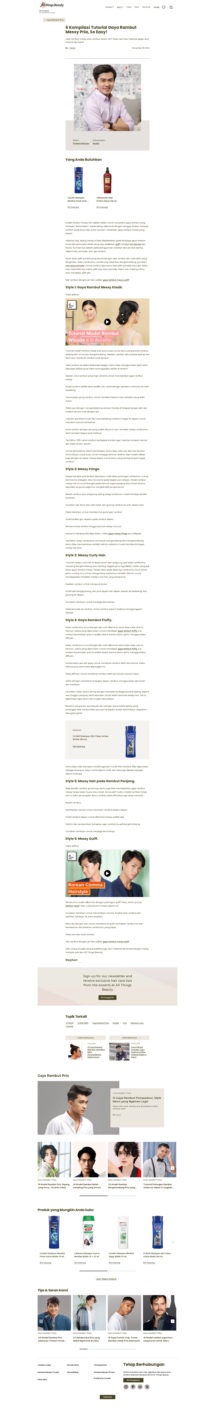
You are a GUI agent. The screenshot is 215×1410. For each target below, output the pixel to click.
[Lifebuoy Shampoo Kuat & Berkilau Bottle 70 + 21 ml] (88, 1232)
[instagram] (126, 1387)
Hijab (156, 7)
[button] (107, 322)
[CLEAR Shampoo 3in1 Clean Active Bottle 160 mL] (130, 742)
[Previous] (41, 1168)
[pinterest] (133, 1387)
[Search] (171, 7)
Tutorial (69, 1026)
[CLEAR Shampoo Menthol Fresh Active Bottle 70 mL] (79, 180)
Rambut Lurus (137, 1023)
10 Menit (69, 1023)
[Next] (172, 1168)
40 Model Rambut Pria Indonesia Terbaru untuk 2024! (51, 1340)
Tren (128, 7)
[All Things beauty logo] (52, 4)
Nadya (72, 48)
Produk (146, 7)
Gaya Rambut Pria (100, 1023)
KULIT (120, 7)
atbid (118, 1115)
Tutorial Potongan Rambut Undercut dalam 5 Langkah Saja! (157, 1187)
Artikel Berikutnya (129, 1038)
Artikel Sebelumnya (86, 1038)
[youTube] (140, 1387)
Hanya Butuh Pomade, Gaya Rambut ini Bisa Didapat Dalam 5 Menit (139, 1052)
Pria (137, 7)
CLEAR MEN (82, 1023)
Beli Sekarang (73, 207)
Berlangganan (107, 997)
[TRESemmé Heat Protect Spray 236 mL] (107, 180)
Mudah (116, 1023)
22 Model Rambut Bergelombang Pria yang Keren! (121, 1187)
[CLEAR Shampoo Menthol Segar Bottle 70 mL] (123, 1232)
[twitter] (147, 1387)
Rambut (109, 7)
